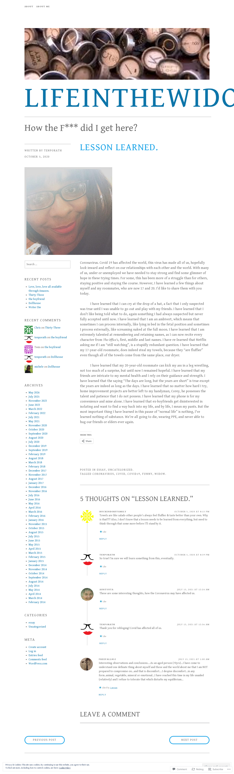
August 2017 (36, 479)
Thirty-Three (36, 295)
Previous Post (40, 740)
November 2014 (38, 569)
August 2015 (36, 532)
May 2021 (34, 421)
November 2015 (38, 524)
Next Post (183, 740)
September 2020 (38, 433)
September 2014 (38, 577)
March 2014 (35, 598)
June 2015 (34, 540)
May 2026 (34, 392)
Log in (32, 651)
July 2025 (34, 396)
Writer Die (35, 307)
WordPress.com (38, 663)
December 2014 (37, 565)
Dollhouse (35, 303)
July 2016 (34, 495)
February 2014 (37, 602)
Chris (37, 327)
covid (120, 474)
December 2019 (37, 446)
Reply (103, 539)
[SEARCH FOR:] (47, 264)
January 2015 (36, 561)
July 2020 (34, 442)
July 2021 (34, 417)
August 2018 (36, 458)
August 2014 (36, 581)
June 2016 (34, 499)
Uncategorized (120, 470)
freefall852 (107, 659)
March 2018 (35, 462)
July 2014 (34, 585)
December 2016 (37, 487)
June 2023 (34, 405)
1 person (113, 688)
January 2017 (36, 483)
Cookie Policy (65, 768)
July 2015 (34, 536)
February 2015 (37, 557)
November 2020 (38, 425)
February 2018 (37, 466)
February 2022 (37, 413)
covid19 (133, 474)
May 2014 (34, 590)
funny (147, 474)
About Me (43, 6)
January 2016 (36, 520)
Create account (37, 647)
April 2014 (35, 594)
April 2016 (35, 507)
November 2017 (38, 474)
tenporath (53, 150)
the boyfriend (37, 299)
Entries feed (36, 655)
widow (160, 474)
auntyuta (107, 589)
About (28, 6)
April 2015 (35, 548)
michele (39, 366)
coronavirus (103, 474)
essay (101, 470)
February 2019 (37, 454)
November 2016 (38, 491)
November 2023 (38, 401)
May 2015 (34, 544)
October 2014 (36, 573)
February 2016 (37, 516)
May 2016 (34, 503)
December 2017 (37, 470)
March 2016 (35, 511)
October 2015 (36, 528)
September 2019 (38, 450)
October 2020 (36, 429)
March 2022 (35, 409)
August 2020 (36, 437)
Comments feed (38, 659)
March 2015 (35, 553)
